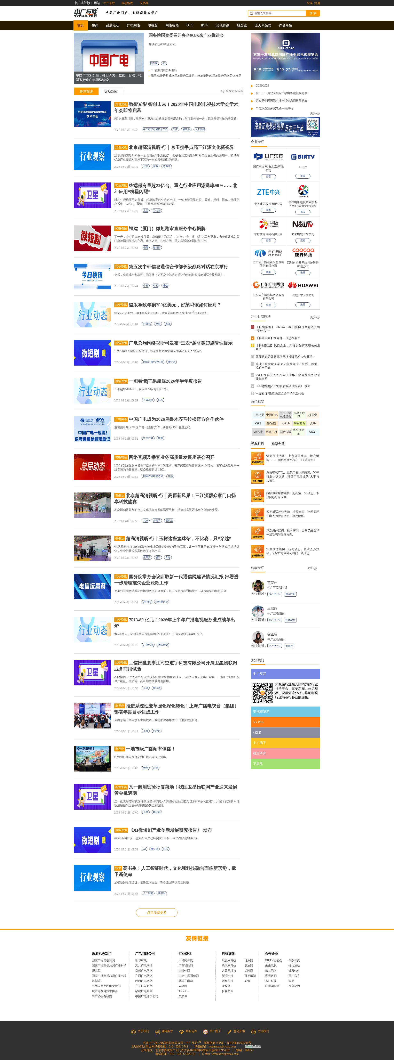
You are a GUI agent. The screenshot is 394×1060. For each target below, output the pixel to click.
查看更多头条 (234, 90)
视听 (158, 557)
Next (138, 55)
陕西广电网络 (143, 980)
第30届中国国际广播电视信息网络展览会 (281, 100)
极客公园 (227, 991)
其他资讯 (222, 25)
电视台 (153, 25)
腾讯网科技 (229, 965)
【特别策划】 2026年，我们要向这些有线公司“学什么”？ (288, 329)
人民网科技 (229, 970)
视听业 (186, 129)
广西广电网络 (143, 975)
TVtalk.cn (184, 991)
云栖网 (183, 986)
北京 (145, 166)
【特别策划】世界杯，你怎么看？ (278, 338)
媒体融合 (290, 620)
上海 (145, 730)
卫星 (145, 210)
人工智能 (200, 129)
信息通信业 (162, 601)
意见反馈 (239, 1031)
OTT (190, 25)
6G (164, 63)
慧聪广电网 (186, 980)
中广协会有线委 (102, 996)
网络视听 (163, 644)
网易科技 (227, 980)
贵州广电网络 (143, 970)
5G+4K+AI (275, 594)
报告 (160, 400)
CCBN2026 (262, 85)
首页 (80, 25)
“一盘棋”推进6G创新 (164, 70)
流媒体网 (184, 970)
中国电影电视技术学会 (155, 129)
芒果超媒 (148, 400)
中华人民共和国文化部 (106, 986)
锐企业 (242, 25)
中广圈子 (215, 1031)
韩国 (155, 285)
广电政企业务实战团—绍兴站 (274, 108)
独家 (95, 25)
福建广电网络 (143, 991)
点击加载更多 (157, 912)
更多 (313, 113)
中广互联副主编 (277, 587)
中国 (145, 285)
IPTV (204, 25)
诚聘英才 (167, 1031)
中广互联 (109, 3)
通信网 (147, 601)
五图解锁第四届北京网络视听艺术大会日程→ (285, 356)
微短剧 (156, 247)
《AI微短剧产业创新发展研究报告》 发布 (283, 386)
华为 (294, 980)
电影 (158, 323)
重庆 (175, 129)
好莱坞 (147, 323)
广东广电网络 (143, 986)
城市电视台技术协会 (105, 991)
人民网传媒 (186, 960)
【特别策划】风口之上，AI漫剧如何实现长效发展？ (288, 347)
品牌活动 (112, 25)
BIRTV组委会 (273, 960)
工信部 (156, 210)
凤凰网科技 (229, 960)
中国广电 (148, 438)
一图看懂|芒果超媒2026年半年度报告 (280, 393)
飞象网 (248, 960)
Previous (80, 55)
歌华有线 (141, 960)
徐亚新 (272, 634)
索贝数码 (271, 975)
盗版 (167, 323)
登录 (310, 3)
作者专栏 (285, 25)
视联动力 (294, 986)
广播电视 (148, 644)
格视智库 (127, 3)
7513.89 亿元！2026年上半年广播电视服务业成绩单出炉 (288, 377)
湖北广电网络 (143, 965)
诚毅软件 (294, 970)
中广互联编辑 (276, 613)
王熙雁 (272, 608)
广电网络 (133, 25)
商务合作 (191, 1031)
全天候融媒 (263, 25)
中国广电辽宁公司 (146, 996)
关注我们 (263, 1031)
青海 (155, 166)
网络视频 (172, 25)
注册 (317, 3)
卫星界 (144, 3)
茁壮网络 (271, 970)
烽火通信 (294, 965)
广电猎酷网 (186, 965)
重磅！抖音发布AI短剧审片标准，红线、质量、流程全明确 (288, 365)
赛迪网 (248, 965)
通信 (165, 285)
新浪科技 (227, 975)
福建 (145, 247)
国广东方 (294, 975)
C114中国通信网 (189, 975)
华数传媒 (294, 960)
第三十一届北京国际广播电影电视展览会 (281, 93)
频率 (145, 767)
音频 (170, 476)
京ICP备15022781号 (239, 1042)
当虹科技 (271, 980)
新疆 (160, 438)
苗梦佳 (272, 582)
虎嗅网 (248, 970)
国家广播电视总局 (153, 361)
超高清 (166, 166)
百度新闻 (250, 975)
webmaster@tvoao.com (222, 1046)
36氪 (247, 980)
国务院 (154, 63)
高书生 (161, 893)
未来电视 (271, 965)
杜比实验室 (272, 986)
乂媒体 (183, 996)
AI (144, 849)
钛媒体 (226, 986)
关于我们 (143, 1031)
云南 (155, 767)
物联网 (156, 687)
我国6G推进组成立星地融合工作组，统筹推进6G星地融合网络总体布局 (196, 75)
